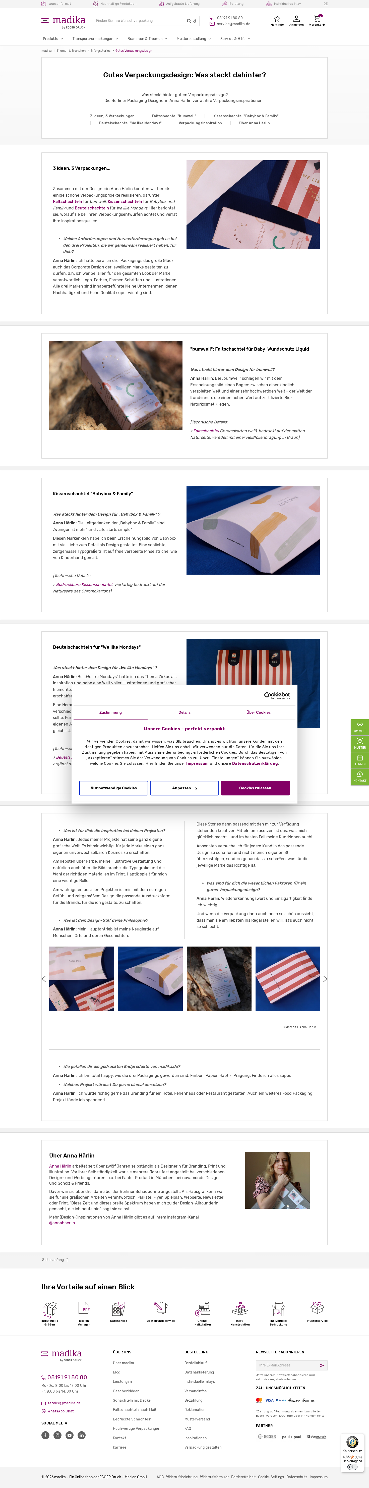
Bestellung (196, 1352)
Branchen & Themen (145, 39)
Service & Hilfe (232, 39)
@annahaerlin (62, 1223)
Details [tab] (184, 712)
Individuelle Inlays (199, 1382)
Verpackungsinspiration (200, 123)
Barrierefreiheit (243, 1477)
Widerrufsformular (214, 1477)
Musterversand (197, 1419)
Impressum (197, 763)
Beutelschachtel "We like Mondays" (130, 123)
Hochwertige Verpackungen (136, 1428)
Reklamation (195, 1410)
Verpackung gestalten (202, 1447)
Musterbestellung (191, 39)
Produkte (50, 39)
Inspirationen (195, 1438)
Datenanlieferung (199, 1372)
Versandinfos (195, 1391)
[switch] (352, 1467)
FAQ (187, 1428)
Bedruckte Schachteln (132, 1419)
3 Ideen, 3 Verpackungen (112, 116)
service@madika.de (64, 1403)
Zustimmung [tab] (110, 712)
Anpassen (181, 788)
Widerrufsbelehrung (182, 1477)
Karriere (119, 1447)
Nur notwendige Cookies (114, 788)
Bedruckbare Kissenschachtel (84, 584)
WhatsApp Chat (60, 1411)
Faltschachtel (206, 430)
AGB (160, 1477)
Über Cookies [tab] (259, 712)
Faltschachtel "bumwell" (174, 116)
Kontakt (119, 1438)
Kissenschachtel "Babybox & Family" (246, 116)
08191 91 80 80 (66, 1377)
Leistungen (122, 1382)
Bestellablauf (195, 1363)
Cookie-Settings (271, 1477)
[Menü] (361, 1436)
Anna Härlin (60, 1166)
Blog (116, 1372)
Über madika (123, 1363)
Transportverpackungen (93, 39)
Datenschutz (296, 1477)
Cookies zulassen (255, 788)
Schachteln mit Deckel (132, 1400)
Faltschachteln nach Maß (134, 1410)
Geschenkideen (126, 1391)
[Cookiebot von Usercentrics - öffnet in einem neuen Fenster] (268, 696)
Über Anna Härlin (254, 123)
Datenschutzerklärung (255, 763)
